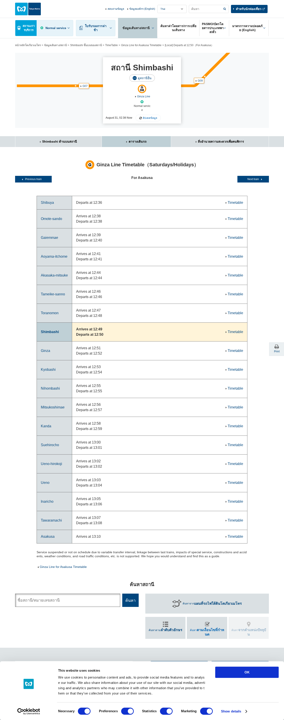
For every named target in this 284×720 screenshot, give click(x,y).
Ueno (45, 483)
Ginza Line (143, 96)
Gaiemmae (49, 237)
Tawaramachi (51, 520)
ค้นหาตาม (165, 630)
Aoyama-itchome (54, 256)
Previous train (33, 179)
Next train (253, 179)
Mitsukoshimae (53, 407)
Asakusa (48, 536)
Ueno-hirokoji (51, 464)
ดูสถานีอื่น (145, 78)
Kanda (46, 426)
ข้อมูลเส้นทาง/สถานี (55, 45)
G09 (200, 80)
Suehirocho (50, 445)
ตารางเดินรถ (137, 141)
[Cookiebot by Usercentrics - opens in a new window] (28, 711)
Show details (231, 711)
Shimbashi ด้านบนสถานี (59, 141)
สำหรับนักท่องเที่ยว (248, 9)
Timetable (235, 202)
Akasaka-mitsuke (54, 275)
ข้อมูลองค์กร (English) (142, 8)
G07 (85, 86)
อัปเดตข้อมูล (150, 118)
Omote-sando (51, 219)
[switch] (127, 711)
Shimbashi (50, 332)
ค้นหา (207, 632)
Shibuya (47, 202)
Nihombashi (50, 388)
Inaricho (47, 501)
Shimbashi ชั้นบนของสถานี (86, 45)
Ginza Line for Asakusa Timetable (141, 45)
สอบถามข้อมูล (116, 8)
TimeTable (111, 45)
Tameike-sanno (53, 294)
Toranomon (50, 313)
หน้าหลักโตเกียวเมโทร (28, 45)
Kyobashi (48, 369)
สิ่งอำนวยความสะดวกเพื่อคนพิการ (221, 141)
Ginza (45, 351)
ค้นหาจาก (212, 603)
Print (277, 351)
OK (247, 672)
